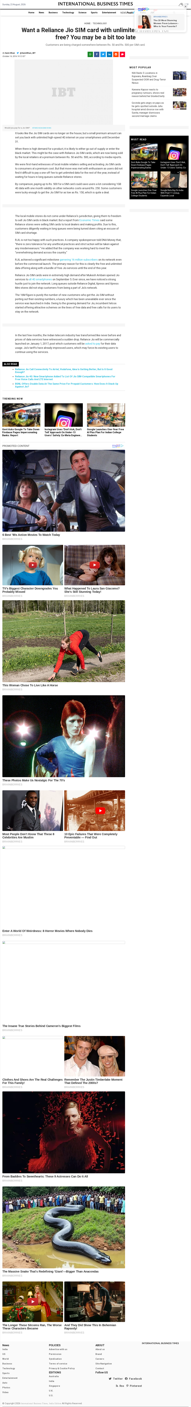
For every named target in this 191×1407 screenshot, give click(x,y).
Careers (100, 1359)
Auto (4, 1383)
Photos (6, 1387)
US (3, 1354)
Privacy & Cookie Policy (62, 1368)
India (5, 1349)
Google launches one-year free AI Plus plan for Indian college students (105, 432)
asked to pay (92, 343)
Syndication (55, 1359)
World (5, 1359)
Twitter (117, 1378)
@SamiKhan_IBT (27, 53)
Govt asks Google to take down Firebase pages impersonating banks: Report (20, 432)
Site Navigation (104, 1363)
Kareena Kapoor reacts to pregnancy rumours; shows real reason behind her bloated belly (148, 93)
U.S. (51, 1395)
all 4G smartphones (40, 279)
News (41, 12)
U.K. (51, 1391)
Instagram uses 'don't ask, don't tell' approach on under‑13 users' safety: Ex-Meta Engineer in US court (63, 434)
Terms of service (58, 1363)
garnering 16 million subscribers (79, 259)
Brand (99, 1354)
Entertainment (109, 12)
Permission (55, 1354)
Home (31, 12)
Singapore (54, 1386)
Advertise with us (58, 1349)
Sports (94, 12)
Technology (68, 12)
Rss (121, 1385)
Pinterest (135, 1385)
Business (53, 12)
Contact (100, 1368)
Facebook (135, 1378)
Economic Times (89, 220)
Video (5, 1392)
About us (100, 1349)
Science (82, 12)
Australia (54, 1376)
